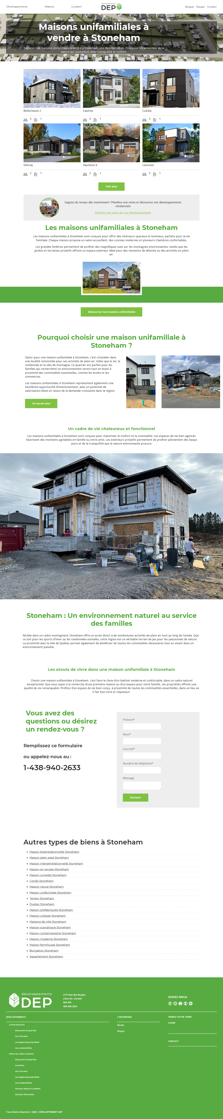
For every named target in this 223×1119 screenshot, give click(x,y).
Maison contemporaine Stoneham (53, 933)
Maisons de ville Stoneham (48, 921)
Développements (17, 6)
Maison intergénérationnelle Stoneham (56, 863)
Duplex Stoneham (42, 904)
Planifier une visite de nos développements (123, 212)
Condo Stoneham (42, 881)
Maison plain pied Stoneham (49, 857)
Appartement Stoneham (46, 956)
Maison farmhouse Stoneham (50, 945)
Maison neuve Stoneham (47, 886)
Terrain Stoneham (42, 898)
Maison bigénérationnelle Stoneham (54, 852)
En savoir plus (41, 403)
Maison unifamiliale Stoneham (50, 892)
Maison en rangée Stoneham (49, 869)
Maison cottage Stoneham (48, 916)
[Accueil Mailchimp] (111, 7)
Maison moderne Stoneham (49, 939)
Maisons (49, 6)
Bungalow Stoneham (44, 950)
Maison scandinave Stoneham (50, 927)
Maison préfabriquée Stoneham (51, 910)
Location (76, 6)
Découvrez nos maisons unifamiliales (111, 311)
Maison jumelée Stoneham (48, 875)
